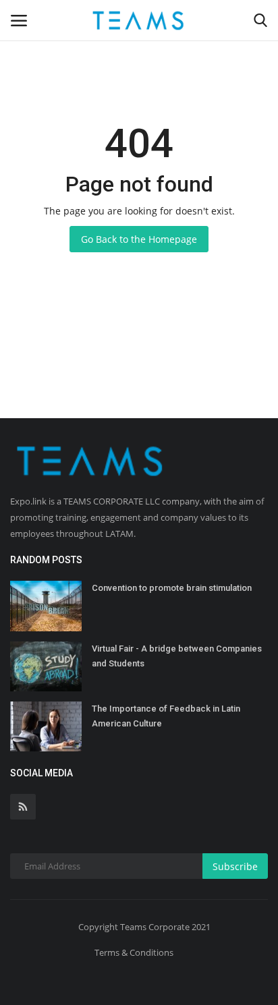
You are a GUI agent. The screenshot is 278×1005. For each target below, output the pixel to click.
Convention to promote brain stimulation (172, 588)
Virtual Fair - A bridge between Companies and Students (177, 655)
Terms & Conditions (133, 952)
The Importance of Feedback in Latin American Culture (166, 716)
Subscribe (235, 866)
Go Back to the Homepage (139, 239)
